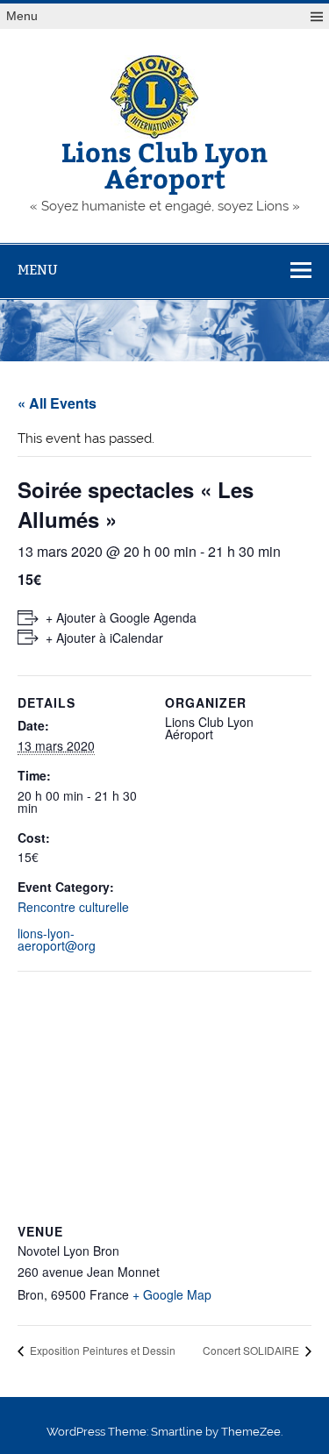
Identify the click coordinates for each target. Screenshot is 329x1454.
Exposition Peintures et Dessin (101, 1350)
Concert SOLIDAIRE (252, 1350)
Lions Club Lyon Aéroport (164, 164)
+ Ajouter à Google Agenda (121, 617)
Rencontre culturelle (73, 907)
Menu (22, 16)
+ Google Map (171, 1294)
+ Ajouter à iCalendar (104, 637)
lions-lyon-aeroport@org (57, 939)
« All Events (57, 403)
